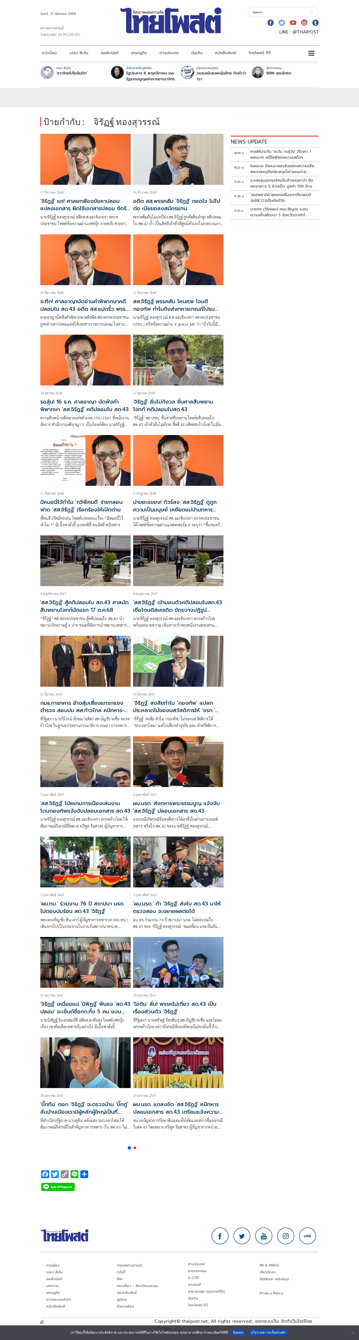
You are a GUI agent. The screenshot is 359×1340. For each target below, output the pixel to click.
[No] (352, 1332)
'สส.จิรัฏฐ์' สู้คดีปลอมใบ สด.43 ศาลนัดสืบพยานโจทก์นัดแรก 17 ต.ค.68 (84, 606)
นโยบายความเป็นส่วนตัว (268, 1332)
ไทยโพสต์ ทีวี (260, 53)
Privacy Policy (271, 1293)
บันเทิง (196, 53)
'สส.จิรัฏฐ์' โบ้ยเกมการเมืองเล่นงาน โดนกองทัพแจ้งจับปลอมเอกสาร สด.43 (85, 807)
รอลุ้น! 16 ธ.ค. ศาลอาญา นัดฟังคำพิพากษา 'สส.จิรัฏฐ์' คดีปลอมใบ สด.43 (84, 405)
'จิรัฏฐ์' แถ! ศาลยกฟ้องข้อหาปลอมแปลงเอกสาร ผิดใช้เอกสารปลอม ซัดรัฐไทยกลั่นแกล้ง (85, 208)
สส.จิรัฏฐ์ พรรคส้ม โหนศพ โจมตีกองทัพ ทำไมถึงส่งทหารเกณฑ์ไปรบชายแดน (174, 309)
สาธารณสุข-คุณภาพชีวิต (206, 1291)
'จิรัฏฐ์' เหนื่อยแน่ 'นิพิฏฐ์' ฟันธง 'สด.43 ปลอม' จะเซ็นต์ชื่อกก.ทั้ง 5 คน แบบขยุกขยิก (85, 1011)
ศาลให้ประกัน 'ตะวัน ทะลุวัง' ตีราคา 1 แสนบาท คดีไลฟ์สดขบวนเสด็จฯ (280, 154)
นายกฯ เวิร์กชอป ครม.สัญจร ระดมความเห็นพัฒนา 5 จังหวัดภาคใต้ (279, 212)
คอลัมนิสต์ (109, 53)
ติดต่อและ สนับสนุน (274, 1279)
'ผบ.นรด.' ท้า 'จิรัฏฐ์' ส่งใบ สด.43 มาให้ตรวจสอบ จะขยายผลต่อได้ (177, 907)
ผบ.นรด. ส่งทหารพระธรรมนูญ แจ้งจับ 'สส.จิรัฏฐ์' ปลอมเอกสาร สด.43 (176, 807)
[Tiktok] (315, 23)
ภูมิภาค (122, 1299)
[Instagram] (304, 23)
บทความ (52, 1285)
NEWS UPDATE (249, 142)
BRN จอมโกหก (278, 73)
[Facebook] (270, 23)
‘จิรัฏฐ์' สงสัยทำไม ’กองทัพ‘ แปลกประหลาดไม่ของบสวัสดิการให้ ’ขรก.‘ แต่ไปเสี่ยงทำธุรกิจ (174, 710)
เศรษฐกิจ (139, 53)
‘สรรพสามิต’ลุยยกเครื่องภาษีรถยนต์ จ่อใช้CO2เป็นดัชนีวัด (280, 198)
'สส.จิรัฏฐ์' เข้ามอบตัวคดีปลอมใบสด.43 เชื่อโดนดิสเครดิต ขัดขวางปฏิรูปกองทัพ (177, 610)
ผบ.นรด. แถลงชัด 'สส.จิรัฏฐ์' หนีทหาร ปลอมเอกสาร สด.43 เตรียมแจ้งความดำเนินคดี (176, 1111)
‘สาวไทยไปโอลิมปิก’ (71, 73)
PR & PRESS (269, 1265)
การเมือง (49, 53)
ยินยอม (238, 1332)
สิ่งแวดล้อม (125, 1306)
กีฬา (120, 1279)
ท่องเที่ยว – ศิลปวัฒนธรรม (137, 1285)
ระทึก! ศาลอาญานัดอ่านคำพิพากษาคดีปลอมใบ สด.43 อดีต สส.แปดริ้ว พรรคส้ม (84, 309)
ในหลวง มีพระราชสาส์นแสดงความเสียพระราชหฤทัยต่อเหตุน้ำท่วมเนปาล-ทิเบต (282, 169)
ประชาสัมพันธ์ (127, 1292)
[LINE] (308, 1236)
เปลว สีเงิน (78, 53)
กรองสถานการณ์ (129, 1265)
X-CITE (193, 1277)
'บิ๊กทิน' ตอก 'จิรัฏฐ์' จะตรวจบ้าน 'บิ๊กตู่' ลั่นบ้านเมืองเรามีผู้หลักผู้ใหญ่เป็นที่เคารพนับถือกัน (84, 1111)
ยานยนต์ (194, 1284)
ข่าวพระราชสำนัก (58, 1299)
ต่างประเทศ (169, 53)
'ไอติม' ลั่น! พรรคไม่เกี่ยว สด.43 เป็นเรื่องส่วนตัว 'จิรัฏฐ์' (174, 1008)
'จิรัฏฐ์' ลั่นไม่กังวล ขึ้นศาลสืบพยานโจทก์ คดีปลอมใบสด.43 (173, 405)
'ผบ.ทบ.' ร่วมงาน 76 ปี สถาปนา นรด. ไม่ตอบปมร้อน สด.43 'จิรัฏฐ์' (82, 907)
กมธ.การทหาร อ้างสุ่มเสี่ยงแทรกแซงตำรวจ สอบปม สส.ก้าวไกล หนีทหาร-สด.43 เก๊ (82, 710)
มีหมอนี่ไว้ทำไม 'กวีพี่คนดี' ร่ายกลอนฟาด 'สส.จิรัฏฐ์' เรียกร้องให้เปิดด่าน (81, 506)
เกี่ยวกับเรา (268, 1272)
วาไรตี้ (121, 1272)
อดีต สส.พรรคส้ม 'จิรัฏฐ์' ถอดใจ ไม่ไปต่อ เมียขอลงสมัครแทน (176, 205)
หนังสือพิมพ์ (225, 53)
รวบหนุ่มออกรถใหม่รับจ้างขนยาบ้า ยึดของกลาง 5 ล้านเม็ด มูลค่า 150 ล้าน (282, 183)
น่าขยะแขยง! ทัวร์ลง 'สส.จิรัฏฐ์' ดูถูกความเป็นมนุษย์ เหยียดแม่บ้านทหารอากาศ (175, 509)
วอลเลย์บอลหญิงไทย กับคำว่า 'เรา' (221, 76)
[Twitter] (281, 23)
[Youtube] (293, 23)
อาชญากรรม (197, 1271)
